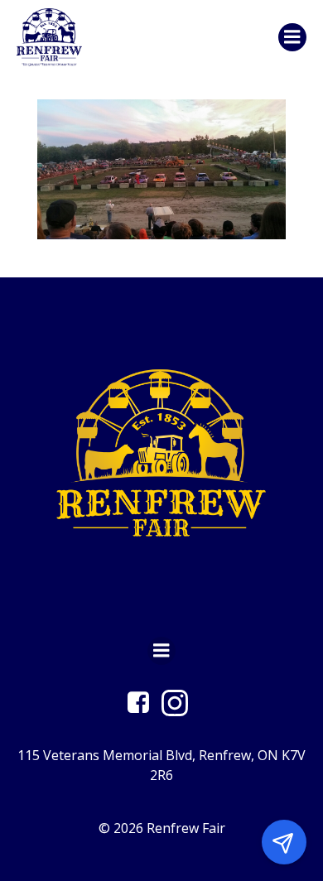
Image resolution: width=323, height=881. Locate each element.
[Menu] (292, 37)
